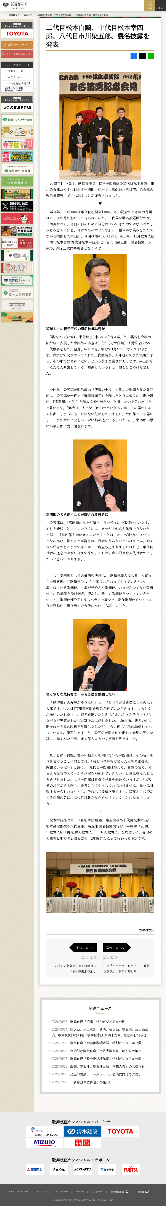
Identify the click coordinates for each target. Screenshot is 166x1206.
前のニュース (85, 947)
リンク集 (79, 1191)
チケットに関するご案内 (18, 1191)
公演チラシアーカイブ (20, 44)
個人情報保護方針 (118, 1192)
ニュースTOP (13, 65)
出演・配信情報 (14, 89)
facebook (134, 56)
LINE (151, 56)
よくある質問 (97, 1191)
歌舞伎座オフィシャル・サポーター (17, 99)
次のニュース (115, 947)
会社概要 (140, 1192)
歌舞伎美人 (14, 15)
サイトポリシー (62, 1191)
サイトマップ (42, 1191)
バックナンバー (14, 77)
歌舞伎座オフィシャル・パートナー (17, 25)
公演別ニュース (14, 71)
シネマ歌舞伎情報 (15, 83)
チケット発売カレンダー (19, 54)
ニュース (28, 15)
